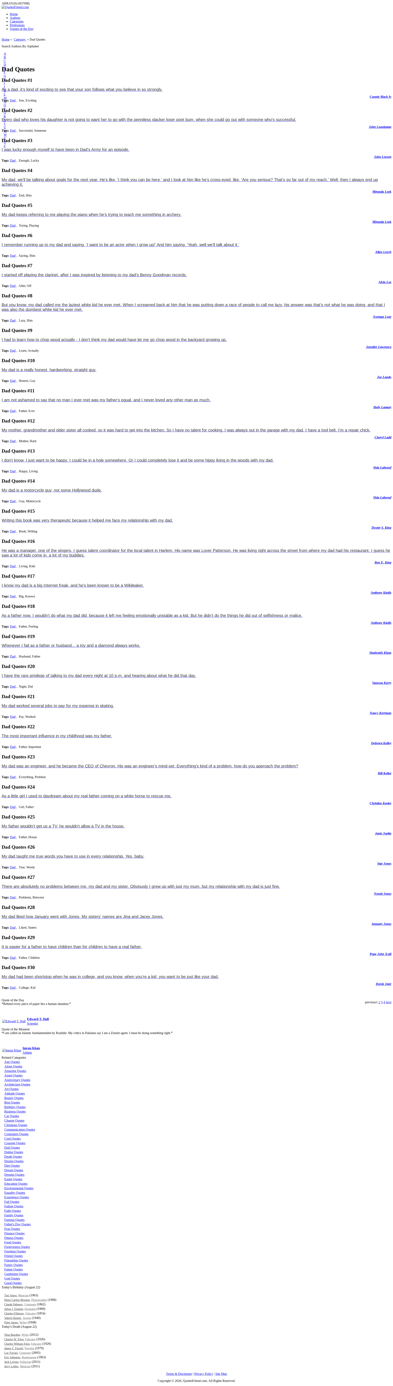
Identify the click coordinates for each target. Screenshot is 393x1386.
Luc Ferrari (11, 1352)
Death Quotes (13, 1156)
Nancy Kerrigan (380, 713)
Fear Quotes (12, 1229)
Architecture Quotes (17, 1084)
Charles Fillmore (14, 1313)
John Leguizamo (380, 127)
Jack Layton (11, 1361)
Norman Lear (382, 317)
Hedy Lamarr (382, 407)
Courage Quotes (14, 1143)
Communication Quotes (19, 1129)
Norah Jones (382, 893)
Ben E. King (383, 562)
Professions (17, 25)
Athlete (27, 1052)
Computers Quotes (16, 1134)
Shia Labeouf (382, 467)
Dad (13, 100)
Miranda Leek (381, 191)
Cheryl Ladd (383, 437)
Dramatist (30, 1309)
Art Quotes (11, 1089)
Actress (27, 1318)
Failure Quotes (13, 1206)
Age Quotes (12, 1062)
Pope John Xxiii (380, 954)
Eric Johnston (12, 1357)
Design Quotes (14, 1161)
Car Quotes (11, 1116)
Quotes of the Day (22, 29)
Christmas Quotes (15, 1125)
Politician (25, 1361)
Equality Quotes (14, 1192)
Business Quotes (15, 1111)
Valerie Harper (12, 1318)
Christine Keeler (380, 803)
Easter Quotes (13, 1179)
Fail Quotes (11, 1201)
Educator (30, 1313)
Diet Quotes (12, 1165)
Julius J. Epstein (13, 1309)
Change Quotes (14, 1120)
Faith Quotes (12, 1210)
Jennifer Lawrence (378, 347)
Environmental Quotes (18, 1188)
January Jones (381, 924)
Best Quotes (12, 1102)
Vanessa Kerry (381, 683)
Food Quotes (12, 1242)
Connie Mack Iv (380, 96)
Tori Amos (10, 1295)
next (388, 1002)
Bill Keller (384, 773)
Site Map (221, 1374)
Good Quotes (13, 1283)
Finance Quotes (14, 1233)
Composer (30, 1304)
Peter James (11, 1322)
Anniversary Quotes (17, 1080)
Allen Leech (383, 252)
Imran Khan (31, 1048)
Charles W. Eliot (14, 1339)
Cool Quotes (12, 1138)
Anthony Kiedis (381, 592)
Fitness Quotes (13, 1238)
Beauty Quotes (14, 1098)
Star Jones (384, 863)
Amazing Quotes (15, 1071)
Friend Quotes (13, 1256)
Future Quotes (13, 1269)
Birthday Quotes (15, 1107)
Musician (23, 1295)
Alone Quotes (13, 1066)
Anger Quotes (13, 1075)
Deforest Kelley (381, 743)
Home (14, 14)
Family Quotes (13, 1215)
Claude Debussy (13, 1304)
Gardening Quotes (16, 1274)
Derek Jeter (383, 984)
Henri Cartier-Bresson (17, 1300)
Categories (17, 21)
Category (20, 39)
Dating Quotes (13, 1152)
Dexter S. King (381, 527)
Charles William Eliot (16, 1343)
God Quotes (12, 1278)
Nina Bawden (12, 1334)
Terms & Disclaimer (179, 1374)
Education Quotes (15, 1183)
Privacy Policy (203, 1374)
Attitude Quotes (14, 1093)
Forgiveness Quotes (17, 1247)
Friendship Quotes (16, 1260)
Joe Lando (384, 377)
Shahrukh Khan (380, 652)
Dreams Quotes (14, 1174)
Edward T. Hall (38, 1019)
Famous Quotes (14, 1220)
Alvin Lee (384, 282)
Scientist (32, 1023)
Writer (23, 1322)
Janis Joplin (383, 833)
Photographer (39, 1300)
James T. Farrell (13, 1348)
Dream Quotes (13, 1170)
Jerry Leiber (11, 1366)
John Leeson (382, 157)
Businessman (29, 1357)
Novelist (29, 1348)
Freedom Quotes (15, 1251)
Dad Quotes (12, 1147)
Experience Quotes (16, 1197)
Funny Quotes (13, 1265)
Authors (15, 17)
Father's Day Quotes (17, 1224)
